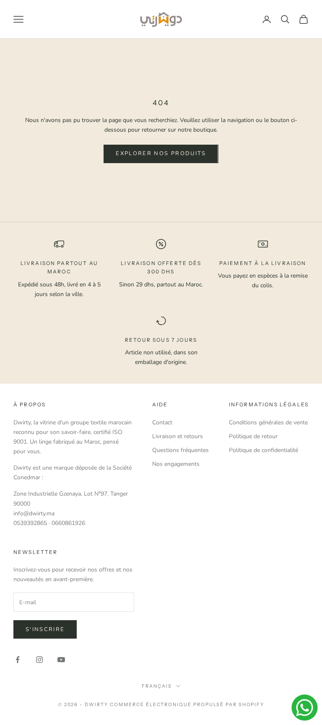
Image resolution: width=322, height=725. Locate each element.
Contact (162, 422)
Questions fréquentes (180, 450)
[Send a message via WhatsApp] (304, 707)
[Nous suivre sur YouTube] (61, 659)
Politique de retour (253, 436)
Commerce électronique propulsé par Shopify (187, 704)
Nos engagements (176, 464)
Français (157, 686)
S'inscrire (45, 629)
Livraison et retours (177, 436)
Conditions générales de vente (268, 422)
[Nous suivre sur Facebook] (17, 659)
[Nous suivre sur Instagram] (39, 659)
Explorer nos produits (161, 153)
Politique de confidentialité (263, 450)
